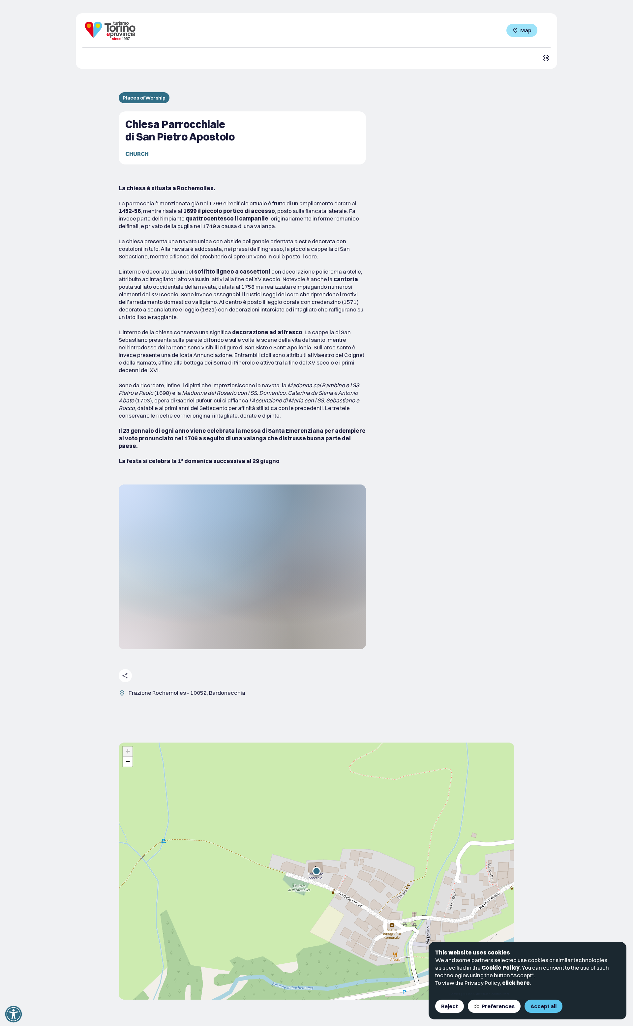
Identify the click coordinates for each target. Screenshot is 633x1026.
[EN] (546, 58)
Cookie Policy (501, 967)
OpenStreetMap (478, 994)
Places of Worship (144, 98)
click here (516, 982)
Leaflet (454, 994)
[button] (316, 871)
